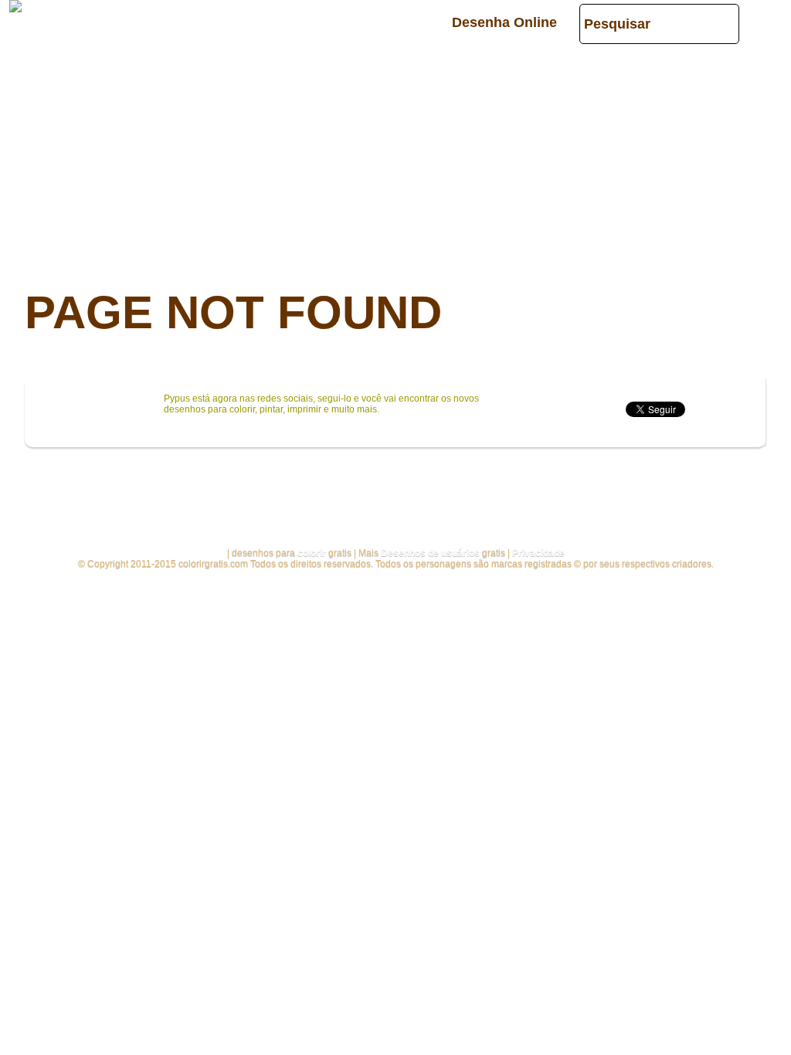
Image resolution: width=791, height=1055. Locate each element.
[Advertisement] (395, 154)
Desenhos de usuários (430, 553)
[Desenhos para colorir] (15, 6)
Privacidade (538, 553)
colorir (311, 553)
